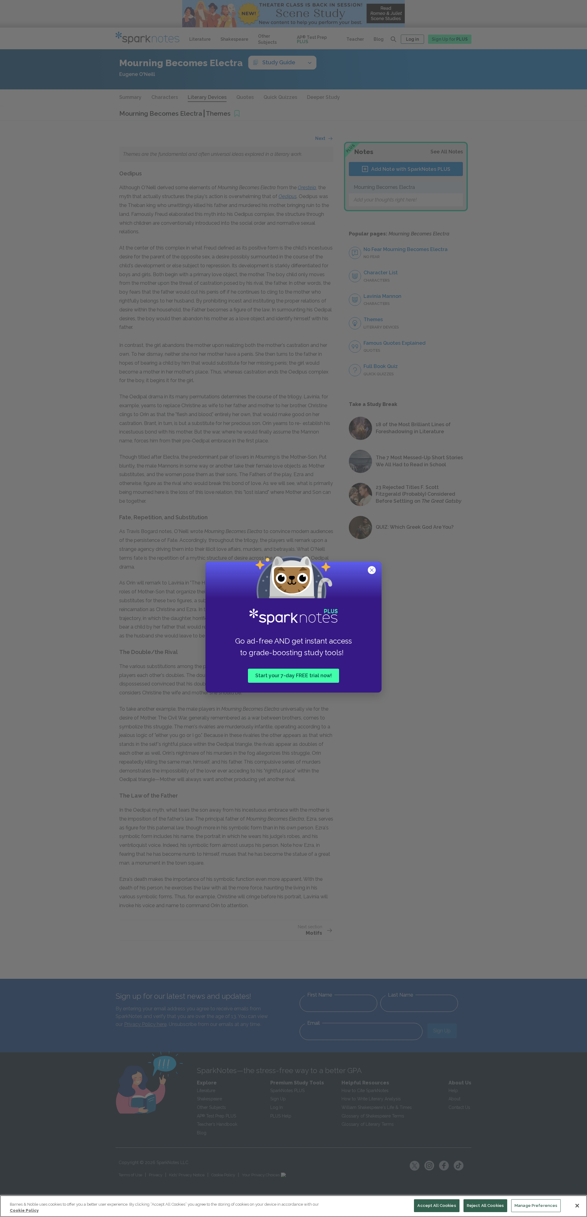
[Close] (577, 1205)
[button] (372, 570)
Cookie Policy (24, 1210)
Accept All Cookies (436, 1205)
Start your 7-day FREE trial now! (293, 675)
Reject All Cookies (485, 1205)
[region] (293, 1206)
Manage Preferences (536, 1205)
